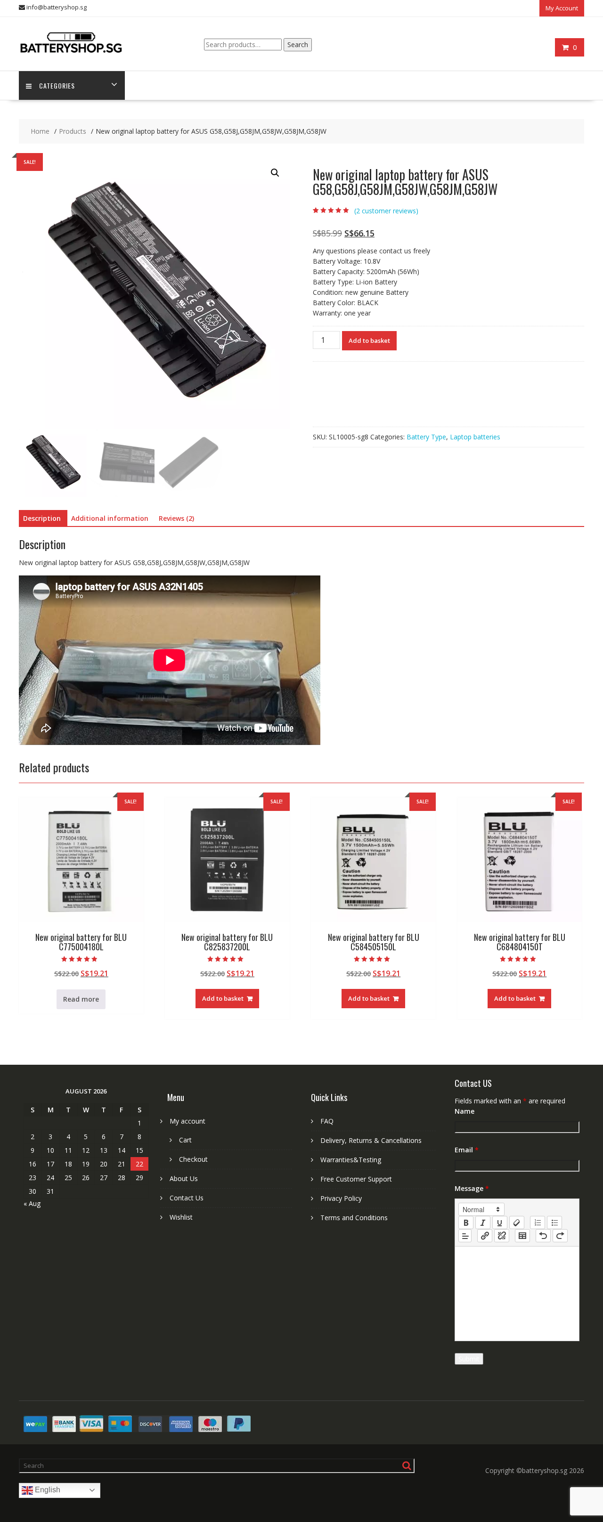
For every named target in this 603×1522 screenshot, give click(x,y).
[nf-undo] (543, 1235)
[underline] (499, 1222)
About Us (184, 1178)
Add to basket (369, 340)
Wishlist (181, 1217)
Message (472, 1188)
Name (464, 1111)
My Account (562, 8)
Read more (81, 999)
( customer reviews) (386, 210)
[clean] (516, 1222)
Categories (57, 85)
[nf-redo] (560, 1235)
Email (467, 1149)
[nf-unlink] (501, 1235)
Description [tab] (42, 518)
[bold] (465, 1222)
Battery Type (426, 436)
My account (187, 1121)
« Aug (32, 1203)
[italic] (482, 1222)
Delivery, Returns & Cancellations (371, 1140)
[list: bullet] (554, 1222)
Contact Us (187, 1197)
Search (297, 44)
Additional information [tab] (109, 518)
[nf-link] (484, 1235)
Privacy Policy (341, 1198)
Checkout (193, 1159)
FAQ (327, 1121)
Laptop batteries (475, 436)
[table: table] (522, 1235)
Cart (185, 1139)
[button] (275, 172)
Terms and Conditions (354, 1217)
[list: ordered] (537, 1222)
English (46, 1490)
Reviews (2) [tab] (176, 518)
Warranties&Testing (350, 1159)
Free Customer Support (356, 1178)
